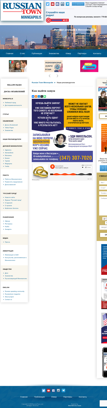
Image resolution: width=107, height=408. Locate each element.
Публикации (37, 53)
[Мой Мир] (39, 96)
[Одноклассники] (36, 96)
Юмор (68, 53)
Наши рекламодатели (66, 82)
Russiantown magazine (12, 294)
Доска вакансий (10, 184)
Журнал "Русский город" (13, 200)
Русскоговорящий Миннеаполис (16, 278)
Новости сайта (10, 197)
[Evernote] (44, 96)
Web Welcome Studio (74, 405)
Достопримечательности (13, 105)
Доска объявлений (14, 91)
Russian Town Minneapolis (42, 82)
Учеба (7, 166)
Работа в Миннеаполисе (13, 179)
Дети (6, 273)
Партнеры (82, 53)
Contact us (8, 299)
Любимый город (10, 102)
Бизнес (7, 158)
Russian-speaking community (14, 291)
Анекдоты (8, 229)
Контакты (97, 53)
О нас (22, 53)
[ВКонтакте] (33, 96)
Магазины (8, 155)
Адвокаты (8, 150)
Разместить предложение (13, 182)
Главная (9, 53)
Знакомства (54, 53)
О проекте (8, 205)
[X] (42, 96)
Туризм (7, 161)
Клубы (7, 226)
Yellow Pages (14, 85)
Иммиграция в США (11, 255)
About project (9, 297)
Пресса (7, 242)
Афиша (7, 221)
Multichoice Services (11, 208)
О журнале (8, 203)
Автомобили (9, 153)
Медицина (8, 163)
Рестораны (8, 224)
